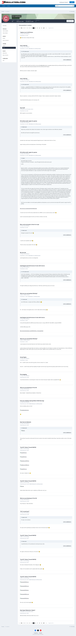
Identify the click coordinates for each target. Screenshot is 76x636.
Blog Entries (5, 53)
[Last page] (46, 28)
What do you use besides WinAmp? (28, 293)
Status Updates (67, 5)
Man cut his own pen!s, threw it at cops (29, 224)
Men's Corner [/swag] (25, 448)
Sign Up (72, 2)
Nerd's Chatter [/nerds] (25, 294)
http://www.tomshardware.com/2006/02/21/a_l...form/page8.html (31, 330)
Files (3, 60)
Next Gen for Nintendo (25, 422)
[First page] (19, 28)
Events (4, 38)
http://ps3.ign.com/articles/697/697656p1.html (28, 208)
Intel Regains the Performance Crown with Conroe (32, 265)
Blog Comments (5, 55)
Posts (4, 47)
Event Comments (6, 40)
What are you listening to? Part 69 (28, 387)
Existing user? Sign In (64, 2)
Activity (8, 5)
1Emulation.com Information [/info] (27, 109)
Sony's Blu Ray (23, 45)
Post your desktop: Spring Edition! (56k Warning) (32, 400)
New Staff (22, 107)
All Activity (4, 25)
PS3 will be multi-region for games (28, 121)
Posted (24, 35)
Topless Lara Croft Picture (26, 32)
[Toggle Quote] (21, 51)
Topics (4, 45)
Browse (4, 5)
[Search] (73, 6)
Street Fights (23, 357)
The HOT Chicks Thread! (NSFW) (28, 447)
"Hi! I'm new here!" (24, 511)
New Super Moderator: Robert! (27, 610)
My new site (23, 252)
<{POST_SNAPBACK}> (67, 59)
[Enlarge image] (20, 37)
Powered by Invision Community (38, 634)
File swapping (23, 374)
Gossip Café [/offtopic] (25, 33)
